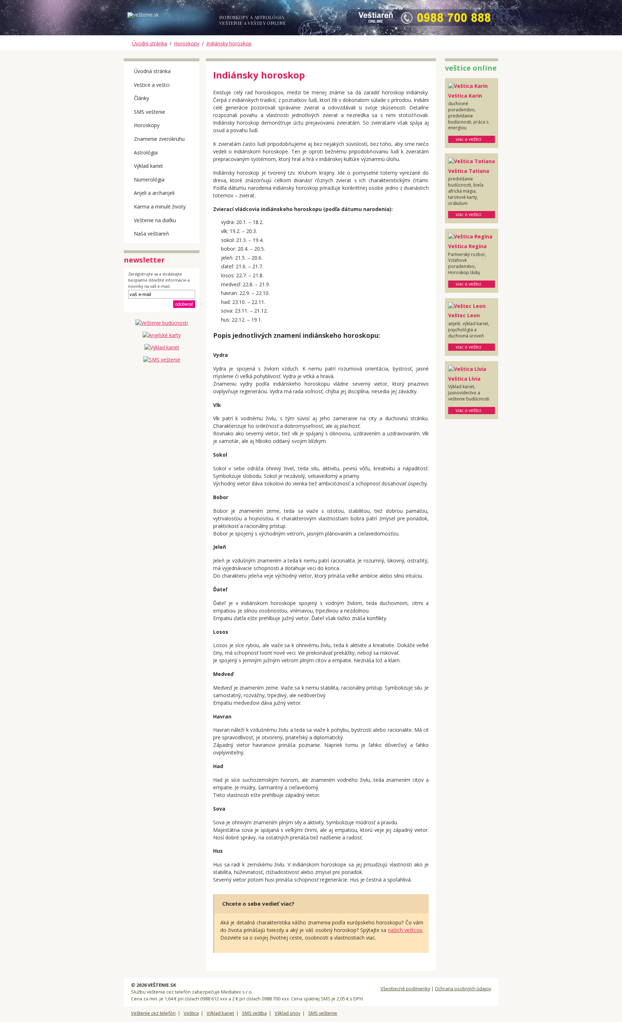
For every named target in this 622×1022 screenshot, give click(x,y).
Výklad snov (287, 1013)
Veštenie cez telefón (153, 1013)
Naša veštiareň (151, 233)
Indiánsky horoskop (229, 43)
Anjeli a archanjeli (154, 192)
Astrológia (146, 152)
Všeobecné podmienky (405, 988)
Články (141, 98)
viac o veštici (468, 139)
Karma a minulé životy (160, 206)
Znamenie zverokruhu (159, 138)
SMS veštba (254, 1013)
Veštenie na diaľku (155, 220)
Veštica (191, 1013)
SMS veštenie (149, 111)
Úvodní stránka (149, 43)
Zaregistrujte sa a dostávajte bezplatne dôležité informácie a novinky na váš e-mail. (159, 280)
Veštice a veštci (152, 84)
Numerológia (149, 179)
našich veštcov (405, 930)
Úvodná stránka (152, 71)
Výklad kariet (148, 165)
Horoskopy (186, 43)
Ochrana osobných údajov (463, 988)
